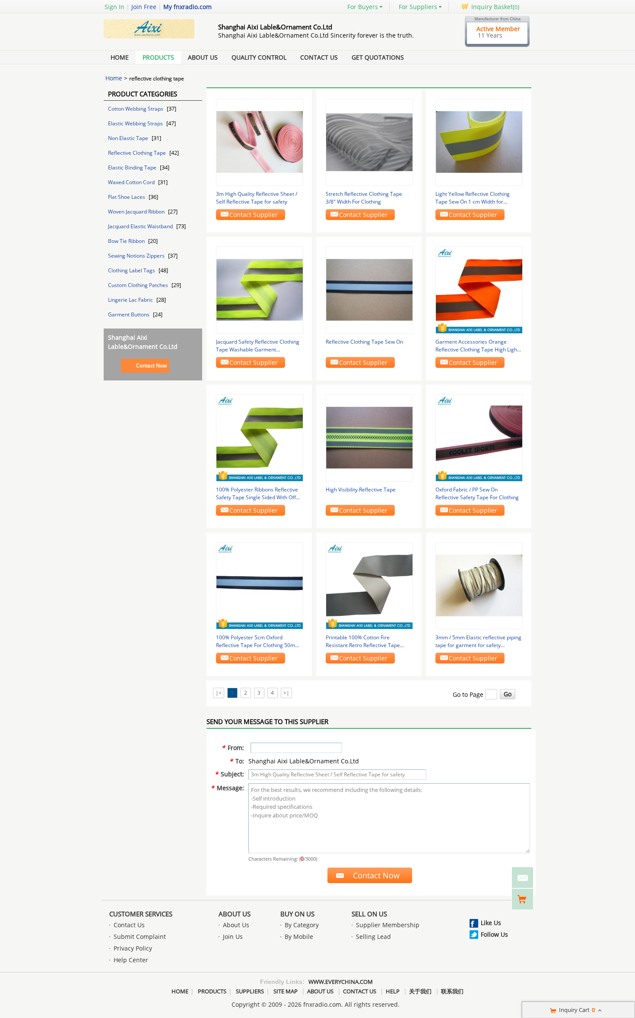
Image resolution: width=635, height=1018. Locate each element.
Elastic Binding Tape (133, 167)
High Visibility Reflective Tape (361, 489)
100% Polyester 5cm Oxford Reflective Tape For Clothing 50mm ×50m (258, 641)
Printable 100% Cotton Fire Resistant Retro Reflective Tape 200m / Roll (363, 641)
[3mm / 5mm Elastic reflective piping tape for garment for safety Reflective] (479, 585)
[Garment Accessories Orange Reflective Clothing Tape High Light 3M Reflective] (479, 289)
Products (158, 57)
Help (393, 991)
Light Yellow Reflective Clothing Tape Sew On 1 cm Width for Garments (472, 198)
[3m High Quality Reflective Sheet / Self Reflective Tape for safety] (259, 141)
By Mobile (299, 936)
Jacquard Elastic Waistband (141, 226)
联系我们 (452, 991)
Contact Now (151, 365)
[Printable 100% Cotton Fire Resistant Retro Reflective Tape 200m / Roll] (369, 585)
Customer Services (140, 913)
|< (219, 692)
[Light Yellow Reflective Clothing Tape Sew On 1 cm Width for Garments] (479, 141)
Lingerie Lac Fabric (131, 299)
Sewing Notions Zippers (137, 255)
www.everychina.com (340, 982)
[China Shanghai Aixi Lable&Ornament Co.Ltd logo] (151, 38)
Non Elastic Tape (128, 138)
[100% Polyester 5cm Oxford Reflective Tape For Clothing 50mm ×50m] (259, 585)
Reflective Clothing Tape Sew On (364, 341)
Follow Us (494, 934)
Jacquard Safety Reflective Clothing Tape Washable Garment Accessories (257, 346)
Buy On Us (297, 913)
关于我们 (420, 991)
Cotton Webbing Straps (136, 108)
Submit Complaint (140, 936)
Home (120, 57)
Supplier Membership (387, 925)
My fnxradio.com (187, 7)
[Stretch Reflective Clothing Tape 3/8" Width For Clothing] (369, 141)
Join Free (143, 7)
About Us (203, 57)
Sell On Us (369, 913)
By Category (302, 925)
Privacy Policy (133, 948)
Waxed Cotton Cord (132, 182)
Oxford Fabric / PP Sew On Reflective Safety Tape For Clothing (477, 493)
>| (286, 692)
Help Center (131, 960)
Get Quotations (378, 57)
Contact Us (319, 57)
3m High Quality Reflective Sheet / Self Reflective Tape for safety (256, 197)
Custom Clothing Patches (138, 285)
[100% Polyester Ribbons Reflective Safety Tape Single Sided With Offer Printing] (259, 437)
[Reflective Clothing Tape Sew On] (369, 289)
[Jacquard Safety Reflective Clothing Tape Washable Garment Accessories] (259, 289)
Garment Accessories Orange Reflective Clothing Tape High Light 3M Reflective (477, 346)
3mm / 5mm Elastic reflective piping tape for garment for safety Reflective (478, 641)
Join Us (233, 936)
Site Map (285, 991)
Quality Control (259, 57)
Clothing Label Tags (132, 270)
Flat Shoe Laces (127, 197)
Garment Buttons (129, 314)
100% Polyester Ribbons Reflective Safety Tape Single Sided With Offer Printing (258, 493)
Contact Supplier (253, 215)
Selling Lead (373, 936)
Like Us (491, 923)
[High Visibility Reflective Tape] (369, 437)
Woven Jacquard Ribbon (137, 211)
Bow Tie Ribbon (127, 241)
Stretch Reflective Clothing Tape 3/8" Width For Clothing (364, 197)
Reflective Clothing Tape (137, 152)
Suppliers (250, 991)
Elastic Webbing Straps (136, 123)
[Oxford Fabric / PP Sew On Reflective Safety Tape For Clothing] (479, 437)
